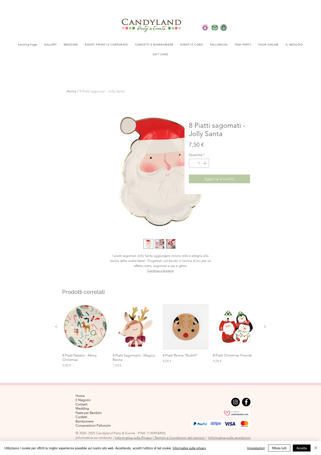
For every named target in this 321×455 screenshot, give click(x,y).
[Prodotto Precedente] (56, 326)
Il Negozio (83, 400)
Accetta (302, 448)
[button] (71, 45)
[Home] (205, 27)
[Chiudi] (315, 448)
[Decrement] (193, 163)
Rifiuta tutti (279, 448)
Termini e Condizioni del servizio (179, 438)
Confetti (81, 417)
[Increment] (205, 163)
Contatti (82, 404)
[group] (161, 338)
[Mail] (214, 27)
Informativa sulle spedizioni (229, 438)
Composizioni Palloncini (93, 425)
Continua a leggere (160, 271)
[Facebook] (246, 402)
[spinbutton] (199, 163)
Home (71, 91)
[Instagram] (235, 402)
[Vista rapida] (85, 327)
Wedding (82, 408)
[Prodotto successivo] (265, 326)
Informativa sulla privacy (189, 448)
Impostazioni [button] (256, 448)
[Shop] (223, 27)
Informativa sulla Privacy (133, 438)
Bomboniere (84, 421)
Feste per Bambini (89, 413)
